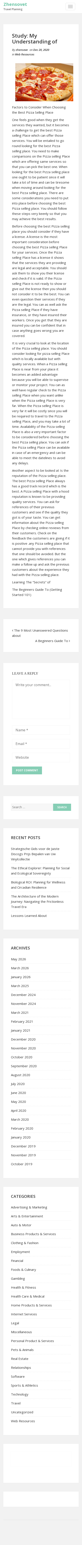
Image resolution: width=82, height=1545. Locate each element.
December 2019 (23, 1146)
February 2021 (22, 1021)
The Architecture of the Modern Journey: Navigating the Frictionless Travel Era (37, 901)
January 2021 (21, 1030)
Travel (16, 1403)
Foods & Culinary (23, 1269)
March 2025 (20, 986)
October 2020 (21, 1057)
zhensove (22, 50)
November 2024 (23, 1003)
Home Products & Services (31, 1305)
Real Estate (19, 1358)
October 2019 (21, 1164)
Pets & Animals (22, 1350)
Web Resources (24, 54)
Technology (19, 1394)
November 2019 (23, 1155)
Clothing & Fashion (24, 1243)
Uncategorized (22, 1412)
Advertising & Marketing (29, 1207)
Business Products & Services (33, 1234)
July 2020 (18, 1084)
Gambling (18, 1278)
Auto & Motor (21, 1225)
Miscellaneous (21, 1332)
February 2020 (22, 1128)
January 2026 (21, 977)
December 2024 (23, 994)
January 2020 (21, 1137)
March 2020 (20, 1119)
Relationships (21, 1367)
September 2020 (24, 1066)
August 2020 (20, 1075)
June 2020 (18, 1092)
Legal (15, 1323)
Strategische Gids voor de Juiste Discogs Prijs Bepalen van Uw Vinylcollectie (35, 853)
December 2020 (23, 1039)
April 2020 (18, 1110)
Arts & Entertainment (27, 1216)
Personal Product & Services (32, 1341)
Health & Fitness (23, 1287)
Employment (20, 1252)
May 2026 (18, 959)
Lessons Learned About (29, 915)
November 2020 (23, 1048)
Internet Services (24, 1314)
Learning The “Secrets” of (31, 582)
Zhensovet (15, 4)
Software (18, 1376)
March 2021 (20, 1012)
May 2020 (18, 1101)
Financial (17, 1260)
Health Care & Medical (27, 1296)
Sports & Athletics (24, 1385)
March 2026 (20, 968)
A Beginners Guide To (51, 641)
